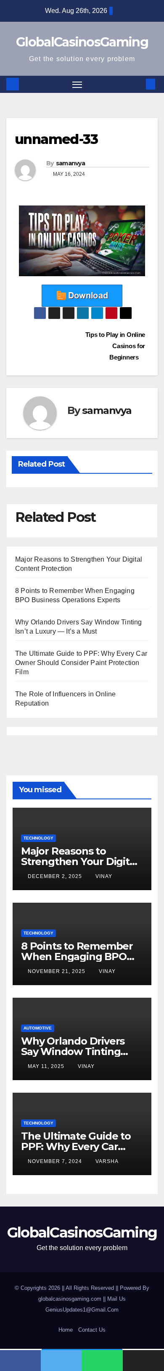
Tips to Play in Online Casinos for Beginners (115, 346)
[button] (137, 83)
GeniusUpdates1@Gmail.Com (82, 1310)
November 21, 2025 (57, 971)
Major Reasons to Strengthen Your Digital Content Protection (79, 861)
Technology (38, 838)
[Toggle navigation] (77, 84)
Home (65, 1330)
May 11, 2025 (47, 1066)
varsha (107, 1161)
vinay (103, 876)
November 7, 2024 (56, 1161)
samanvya (70, 163)
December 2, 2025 (56, 876)
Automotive (38, 1028)
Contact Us (92, 1330)
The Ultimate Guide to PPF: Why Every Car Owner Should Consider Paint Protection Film (81, 662)
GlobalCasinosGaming (82, 42)
